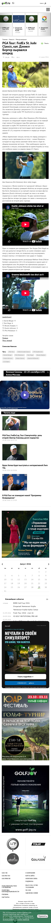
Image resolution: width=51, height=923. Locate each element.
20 (25, 583)
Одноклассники (32, 893)
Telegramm (30, 887)
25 (12, 587)
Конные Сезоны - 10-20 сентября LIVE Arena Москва (48, 373)
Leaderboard (6, 317)
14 (32, 580)
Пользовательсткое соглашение (9, 886)
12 (19, 580)
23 (46, 583)
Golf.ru (5, 873)
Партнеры (5, 897)
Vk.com (28, 890)
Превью (5, 338)
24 (5, 587)
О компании (30, 873)
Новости (11, 40)
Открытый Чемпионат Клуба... (19, 29)
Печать (46, 43)
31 (5, 591)
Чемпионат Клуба (20, 610)
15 (39, 580)
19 (19, 583)
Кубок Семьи (33, 610)
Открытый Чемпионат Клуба (24, 606)
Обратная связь (31, 878)
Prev (6, 24)
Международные (21, 40)
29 (39, 587)
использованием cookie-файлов (16, 920)
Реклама (5, 894)
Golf (6, 3)
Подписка (29, 881)
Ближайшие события (46, 599)
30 (46, 587)
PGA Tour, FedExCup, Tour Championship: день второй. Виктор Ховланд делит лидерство (22, 436)
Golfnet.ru (6, 876)
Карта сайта (30, 876)
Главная (5, 40)
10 (5, 580)
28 (32, 587)
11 (12, 580)
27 (25, 587)
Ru (13, 3)
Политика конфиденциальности (9, 891)
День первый (7, 341)
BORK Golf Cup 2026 (31, 28)
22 (39, 583)
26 (19, 587)
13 (25, 580)
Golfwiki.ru (6, 878)
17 (5, 583)
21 (32, 583)
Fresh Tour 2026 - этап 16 (23, 613)
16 (46, 580)
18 (12, 583)
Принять (42, 916)
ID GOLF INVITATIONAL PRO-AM (25, 616)
